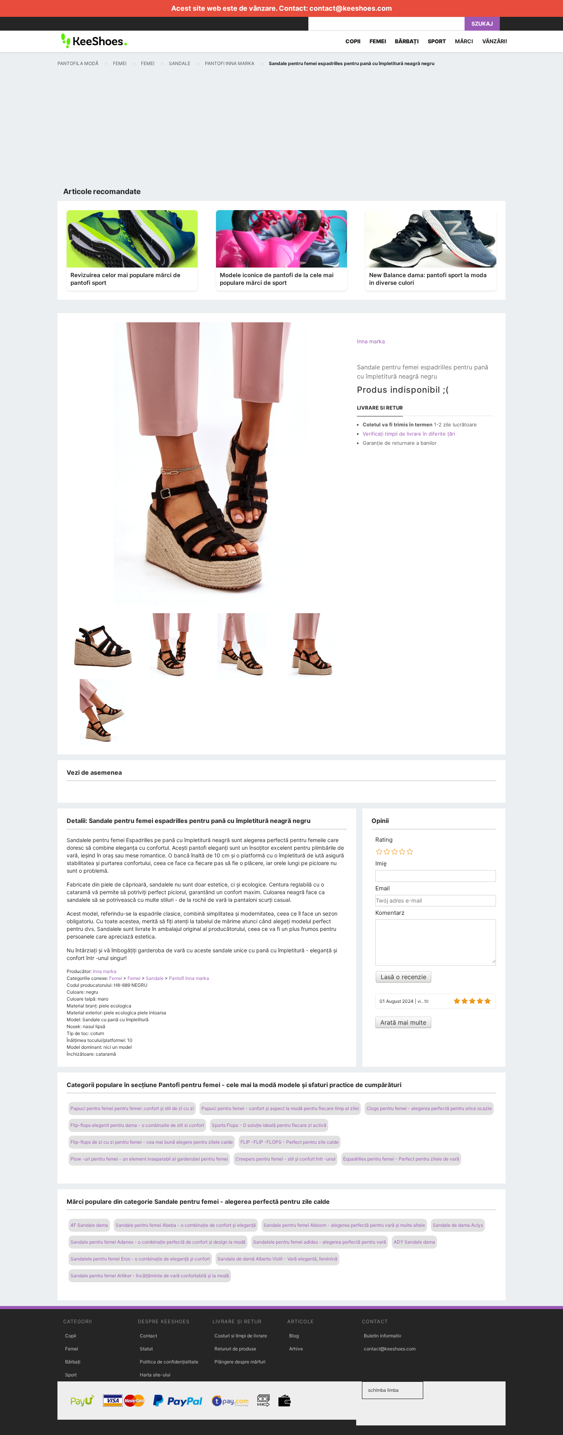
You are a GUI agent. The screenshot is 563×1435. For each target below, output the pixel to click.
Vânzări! (494, 41)
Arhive (296, 1349)
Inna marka (371, 341)
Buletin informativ (382, 1336)
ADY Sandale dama (414, 1242)
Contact (148, 1336)
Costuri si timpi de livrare (240, 1336)
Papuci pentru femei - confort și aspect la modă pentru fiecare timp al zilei (280, 1108)
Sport (71, 1375)
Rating (384, 839)
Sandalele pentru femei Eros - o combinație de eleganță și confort (140, 1259)
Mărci (464, 41)
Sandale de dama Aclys (458, 1225)
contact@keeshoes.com (350, 8)
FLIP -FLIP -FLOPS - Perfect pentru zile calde (290, 1142)
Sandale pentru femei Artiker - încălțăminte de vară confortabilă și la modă (149, 1275)
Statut (146, 1349)
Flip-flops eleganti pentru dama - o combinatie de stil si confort (137, 1125)
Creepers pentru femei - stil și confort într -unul (286, 1159)
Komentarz (389, 912)
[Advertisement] (281, 128)
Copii (70, 1336)
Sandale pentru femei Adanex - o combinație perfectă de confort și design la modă (157, 1242)
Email (382, 888)
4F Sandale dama (89, 1225)
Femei (71, 1349)
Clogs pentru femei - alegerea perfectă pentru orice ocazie (429, 1108)
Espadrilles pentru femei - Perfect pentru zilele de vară (401, 1159)
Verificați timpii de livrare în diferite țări (409, 434)
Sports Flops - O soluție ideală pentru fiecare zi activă (269, 1125)
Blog (294, 1336)
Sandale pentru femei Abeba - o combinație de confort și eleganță (186, 1225)
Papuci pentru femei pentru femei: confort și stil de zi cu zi (132, 1108)
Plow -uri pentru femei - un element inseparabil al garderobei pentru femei (149, 1159)
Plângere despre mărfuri (239, 1362)
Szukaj (482, 23)
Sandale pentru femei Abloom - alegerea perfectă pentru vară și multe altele (344, 1225)
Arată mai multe (403, 1022)
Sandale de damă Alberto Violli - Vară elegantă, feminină (277, 1259)
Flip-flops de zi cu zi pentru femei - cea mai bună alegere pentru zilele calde (151, 1142)
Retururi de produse (235, 1349)
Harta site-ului (155, 1375)
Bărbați (72, 1362)
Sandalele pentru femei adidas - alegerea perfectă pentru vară (319, 1242)
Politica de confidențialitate (169, 1362)
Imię (381, 863)
